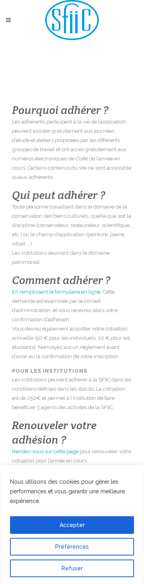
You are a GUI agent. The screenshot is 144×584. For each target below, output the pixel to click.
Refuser (72, 568)
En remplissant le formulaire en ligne (56, 292)
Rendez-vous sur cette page (45, 451)
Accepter (72, 525)
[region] (72, 524)
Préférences (72, 546)
